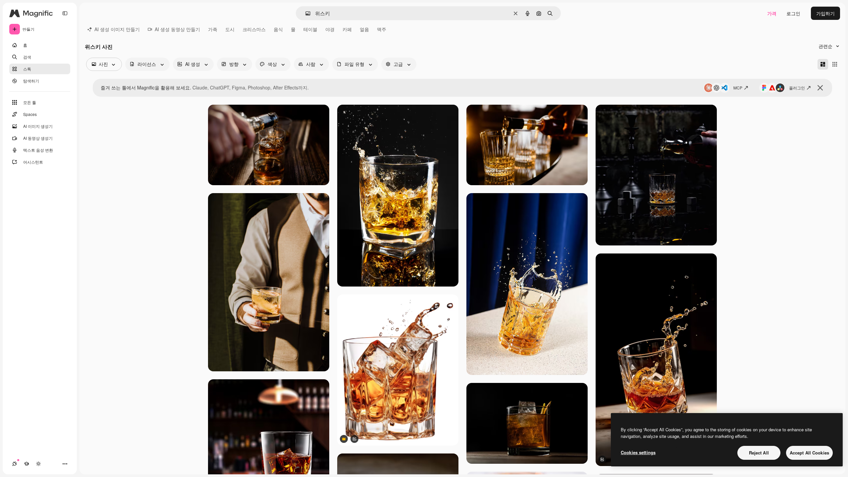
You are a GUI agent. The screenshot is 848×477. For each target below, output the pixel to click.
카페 (347, 29)
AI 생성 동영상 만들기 (177, 29)
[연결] (14, 463)
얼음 (364, 29)
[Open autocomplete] (305, 13)
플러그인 (797, 87)
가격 (771, 13)
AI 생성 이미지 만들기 (117, 29)
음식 (278, 29)
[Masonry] (823, 64)
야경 (330, 29)
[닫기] (820, 88)
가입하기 (825, 13)
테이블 (310, 29)
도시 (230, 29)
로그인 (793, 13)
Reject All (759, 453)
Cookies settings (638, 452)
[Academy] (26, 463)
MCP (737, 87)
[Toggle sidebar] (65, 13)
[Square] (834, 64)
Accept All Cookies (809, 453)
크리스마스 (254, 29)
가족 (212, 29)
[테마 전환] (38, 463)
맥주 (381, 29)
